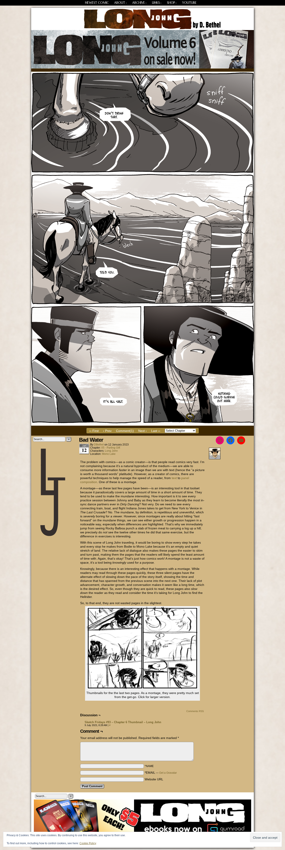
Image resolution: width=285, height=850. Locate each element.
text (174, 478)
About (120, 3)
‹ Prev (107, 431)
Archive (139, 3)
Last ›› (155, 431)
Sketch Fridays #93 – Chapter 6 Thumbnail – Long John (123, 722)
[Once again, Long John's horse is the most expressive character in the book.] (142, 424)
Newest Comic (97, 3)
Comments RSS (195, 711)
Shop (172, 3)
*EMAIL (161, 772)
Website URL (154, 779)
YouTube (189, 3)
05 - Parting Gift (110, 447)
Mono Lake (109, 453)
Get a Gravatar (168, 772)
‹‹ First (94, 431)
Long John (142, 19)
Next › (142, 431)
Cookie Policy (87, 843)
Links (157, 3)
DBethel (99, 444)
